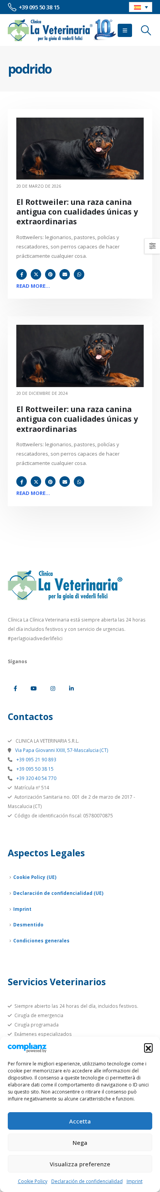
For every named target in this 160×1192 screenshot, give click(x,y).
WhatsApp (79, 274)
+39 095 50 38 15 (34, 769)
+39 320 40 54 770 (35, 778)
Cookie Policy (32, 1181)
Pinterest (50, 274)
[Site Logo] (62, 30)
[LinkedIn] (71, 688)
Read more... (33, 285)
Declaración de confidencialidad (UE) (58, 893)
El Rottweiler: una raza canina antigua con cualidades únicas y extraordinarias (77, 212)
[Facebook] (15, 688)
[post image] (79, 149)
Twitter (36, 274)
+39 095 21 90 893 (35, 759)
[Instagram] (52, 688)
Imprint (135, 1181)
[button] (148, 1047)
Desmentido (28, 924)
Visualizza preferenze (80, 1164)
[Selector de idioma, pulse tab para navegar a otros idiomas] (140, 7)
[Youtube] (33, 688)
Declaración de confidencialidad (87, 1181)
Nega (80, 1142)
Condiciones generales (41, 940)
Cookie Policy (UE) (34, 877)
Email (64, 274)
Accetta (80, 1121)
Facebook (21, 274)
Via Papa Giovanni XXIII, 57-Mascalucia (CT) (61, 750)
